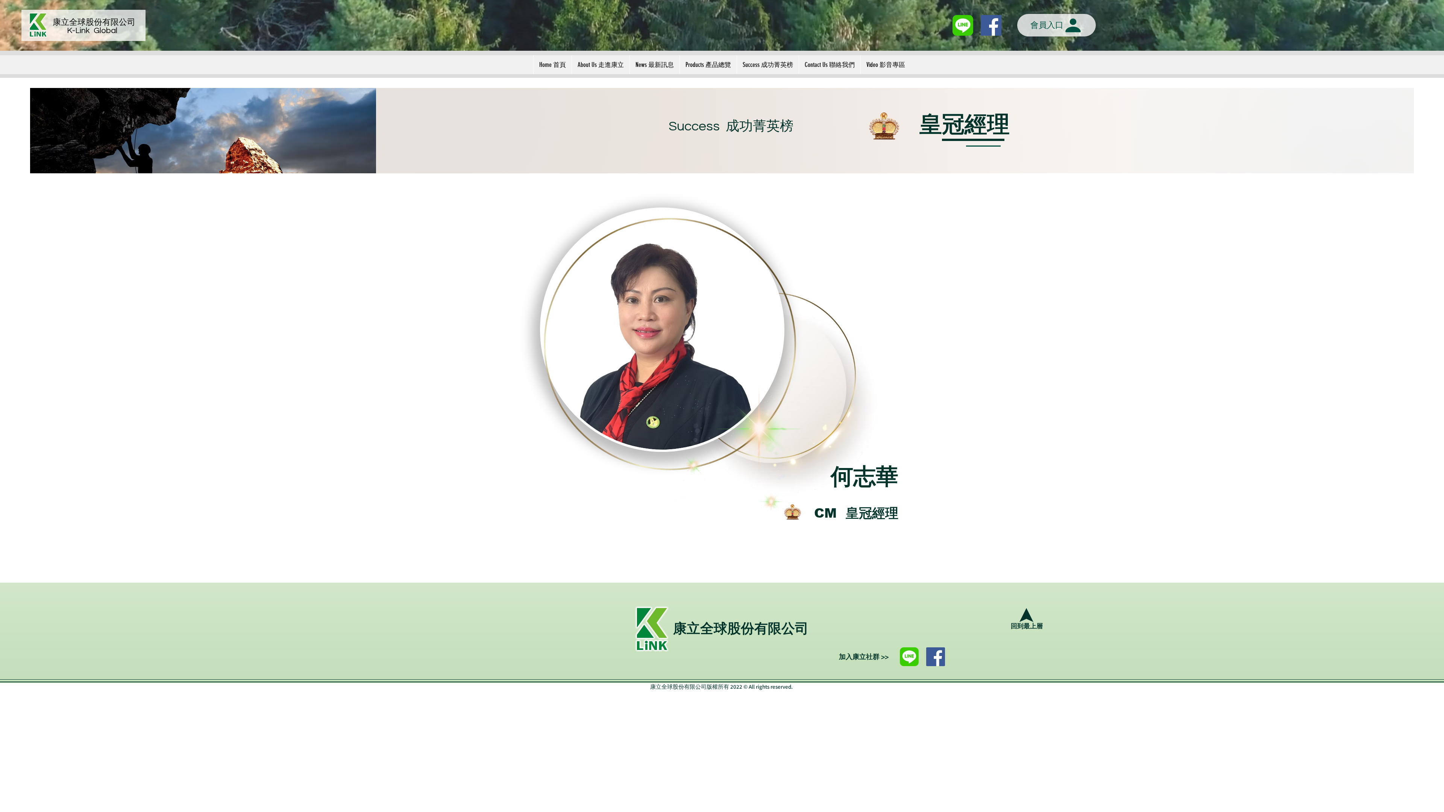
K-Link (80, 30)
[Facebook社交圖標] (991, 25)
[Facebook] (935, 656)
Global (105, 30)
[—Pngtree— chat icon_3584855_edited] (963, 25)
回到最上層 (1027, 626)
